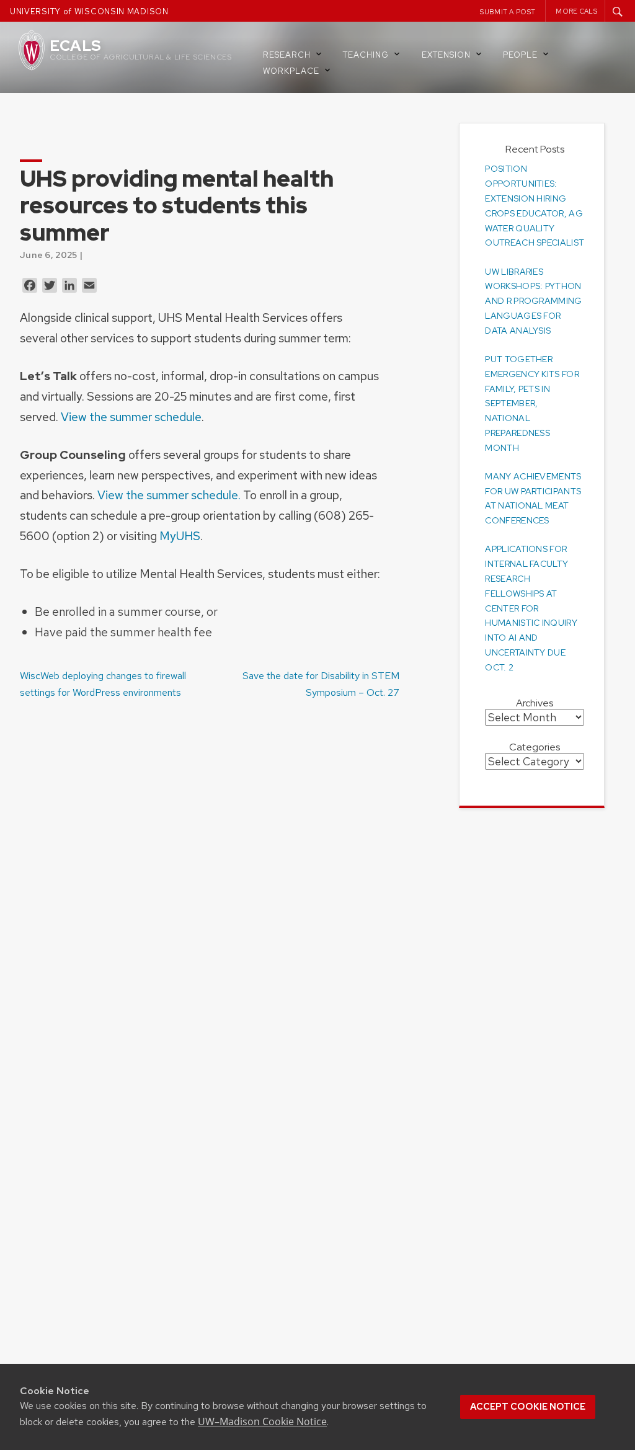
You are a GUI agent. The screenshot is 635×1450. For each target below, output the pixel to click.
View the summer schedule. (169, 495)
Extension (446, 55)
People (520, 55)
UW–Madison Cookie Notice (262, 1421)
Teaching (366, 55)
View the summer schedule (131, 417)
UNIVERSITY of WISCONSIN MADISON (89, 11)
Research (287, 55)
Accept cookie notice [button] (527, 1406)
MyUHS (179, 536)
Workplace (291, 71)
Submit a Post (507, 11)
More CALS (576, 11)
